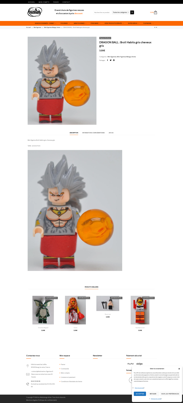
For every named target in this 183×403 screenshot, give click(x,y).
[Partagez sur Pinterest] (114, 60)
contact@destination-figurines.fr (42, 371)
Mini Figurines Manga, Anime (52, 27)
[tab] (74, 133)
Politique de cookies (156, 399)
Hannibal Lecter (140, 328)
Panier (56, 2)
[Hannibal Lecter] (140, 310)
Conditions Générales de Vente (71, 381)
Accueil (31, 2)
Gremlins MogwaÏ (43, 328)
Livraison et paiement (68, 377)
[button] (179, 369)
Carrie (75, 328)
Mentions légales (32, 400)
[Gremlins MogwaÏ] (43, 310)
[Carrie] (75, 310)
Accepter (140, 394)
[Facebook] (132, 380)
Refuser (153, 394)
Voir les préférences (170, 394)
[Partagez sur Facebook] (107, 60)
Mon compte (44, 2)
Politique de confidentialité (47, 400)
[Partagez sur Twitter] (111, 60)
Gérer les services (139, 388)
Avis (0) (111, 133)
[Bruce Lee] (107, 304)
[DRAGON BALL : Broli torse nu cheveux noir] (157, 27)
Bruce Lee (108, 314)
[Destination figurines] (34, 12)
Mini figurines (37, 27)
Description (74, 133)
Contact (66, 2)
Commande (65, 369)
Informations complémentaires (93, 133)
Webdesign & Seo (46, 397)
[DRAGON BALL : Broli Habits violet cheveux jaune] (155, 27)
